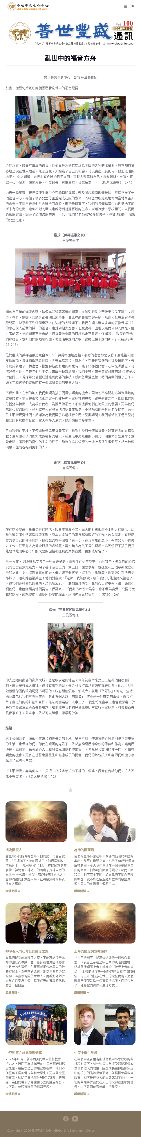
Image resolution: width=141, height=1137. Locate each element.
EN (132, 6)
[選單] (125, 6)
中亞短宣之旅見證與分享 (24, 1053)
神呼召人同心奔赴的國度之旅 (27, 951)
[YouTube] (75, 1119)
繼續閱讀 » (13, 891)
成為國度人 (14, 850)
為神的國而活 (84, 850)
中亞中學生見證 (85, 1053)
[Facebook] (66, 1119)
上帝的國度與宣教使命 (90, 951)
